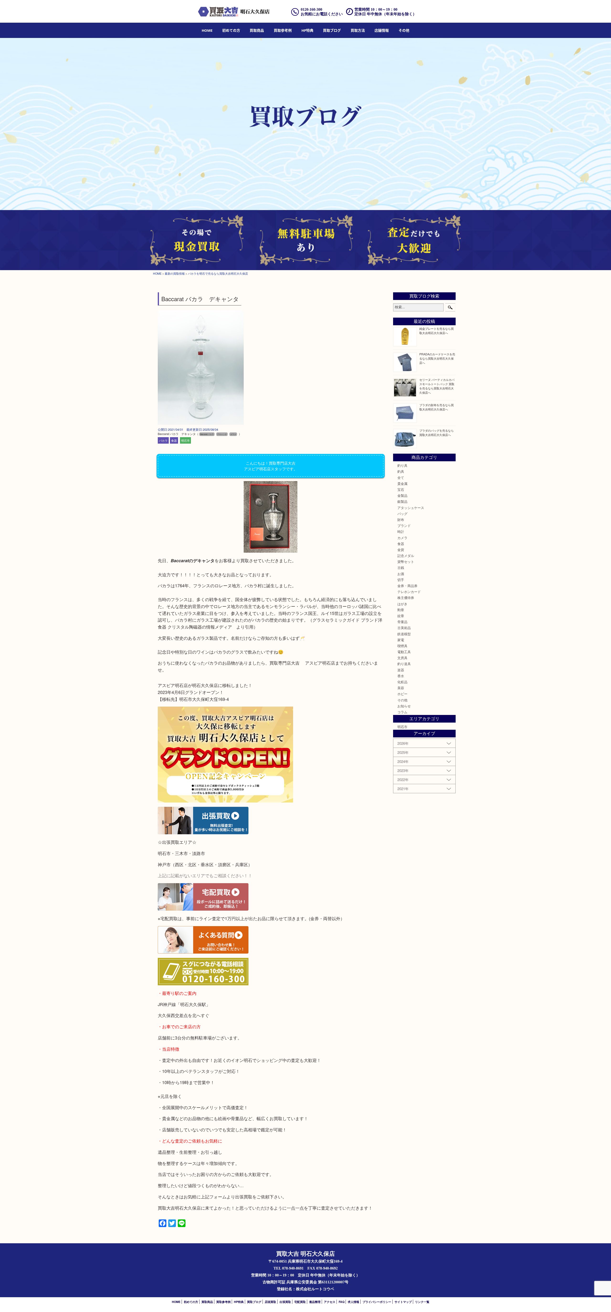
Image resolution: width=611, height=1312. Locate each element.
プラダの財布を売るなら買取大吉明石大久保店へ (436, 407)
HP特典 (307, 30)
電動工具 (404, 651)
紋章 (400, 615)
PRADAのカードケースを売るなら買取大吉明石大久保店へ (437, 358)
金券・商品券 (407, 585)
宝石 (400, 489)
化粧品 (402, 681)
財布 (400, 519)
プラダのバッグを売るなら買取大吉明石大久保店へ (436, 432)
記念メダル (405, 555)
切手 (400, 579)
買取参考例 (283, 30)
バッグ (402, 513)
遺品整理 (315, 1302)
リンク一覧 (422, 1302)
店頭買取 (270, 1302)
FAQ (341, 1302)
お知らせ (404, 705)
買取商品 (257, 30)
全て (400, 477)
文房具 (402, 657)
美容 (400, 687)
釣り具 (402, 465)
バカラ (163, 440)
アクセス (329, 1302)
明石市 (185, 440)
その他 (402, 700)
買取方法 (358, 30)
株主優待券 (405, 597)
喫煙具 (402, 645)
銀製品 (402, 501)
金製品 (402, 495)
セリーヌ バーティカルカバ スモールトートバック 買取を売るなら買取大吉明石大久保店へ (436, 386)
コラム (402, 711)
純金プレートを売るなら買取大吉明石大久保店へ (436, 330)
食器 (174, 440)
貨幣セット (405, 561)
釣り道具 (404, 663)
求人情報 (353, 1302)
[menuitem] (207, 30)
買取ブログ (332, 30)
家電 (400, 639)
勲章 (400, 609)
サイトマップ (403, 1302)
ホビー (402, 693)
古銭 (400, 567)
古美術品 (404, 627)
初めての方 (231, 30)
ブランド (404, 525)
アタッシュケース (410, 507)
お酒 (400, 573)
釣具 (400, 471)
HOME (207, 30)
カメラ (402, 537)
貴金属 (402, 483)
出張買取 (285, 1302)
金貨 (400, 549)
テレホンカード (409, 591)
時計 (400, 531)
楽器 (400, 669)
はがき (402, 603)
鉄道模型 (404, 633)
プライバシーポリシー (377, 1302)
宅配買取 (300, 1302)
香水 (400, 675)
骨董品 (402, 621)
